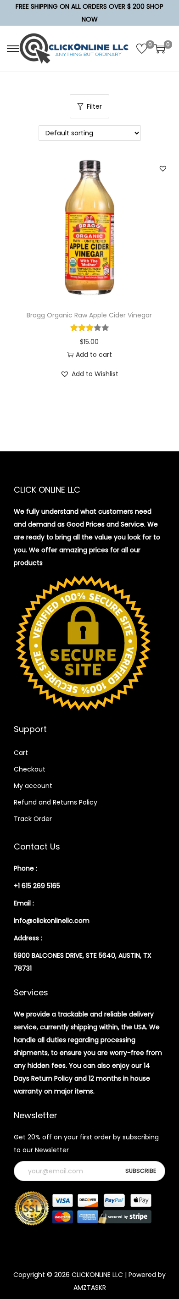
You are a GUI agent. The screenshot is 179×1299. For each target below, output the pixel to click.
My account (33, 785)
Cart (21, 752)
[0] (141, 48)
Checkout (29, 769)
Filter (94, 106)
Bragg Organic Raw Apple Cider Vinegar (89, 315)
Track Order (33, 818)
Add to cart (94, 354)
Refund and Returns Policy (55, 802)
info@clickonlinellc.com (52, 920)
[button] (163, 168)
